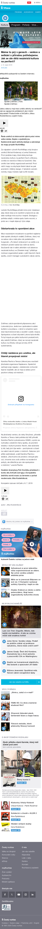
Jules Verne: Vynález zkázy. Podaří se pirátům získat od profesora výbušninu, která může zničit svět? (23, 643)
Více (35, 25)
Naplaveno (20, 428)
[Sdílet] (6, 131)
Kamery (38, 12)
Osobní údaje (14, 923)
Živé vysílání (7, 549)
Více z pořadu (9, 689)
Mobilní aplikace (8, 882)
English (36, 923)
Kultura (4, 25)
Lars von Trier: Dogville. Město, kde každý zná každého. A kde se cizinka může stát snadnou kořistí (19, 633)
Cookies (5, 923)
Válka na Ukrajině (8, 851)
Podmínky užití (26, 923)
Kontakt (25, 864)
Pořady (26, 25)
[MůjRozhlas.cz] (4, 78)
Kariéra (24, 861)
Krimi (5, 540)
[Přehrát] (4, 123)
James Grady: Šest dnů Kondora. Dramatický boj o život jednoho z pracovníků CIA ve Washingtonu (22, 653)
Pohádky (16, 540)
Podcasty (5, 879)
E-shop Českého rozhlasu (15, 737)
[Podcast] (2, 131)
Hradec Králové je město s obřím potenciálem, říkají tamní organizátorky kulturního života (26, 592)
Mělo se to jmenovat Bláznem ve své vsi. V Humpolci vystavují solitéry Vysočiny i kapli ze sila (25, 581)
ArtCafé (4, 68)
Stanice (5, 858)
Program (18, 12)
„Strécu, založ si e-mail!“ (22, 692)
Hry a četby (7, 535)
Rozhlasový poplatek (30, 868)
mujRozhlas (6, 529)
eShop (4, 861)
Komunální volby (8, 855)
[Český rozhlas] (8, 2)
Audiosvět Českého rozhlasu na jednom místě (17, 559)
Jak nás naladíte (28, 851)
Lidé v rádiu (26, 858)
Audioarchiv (28, 12)
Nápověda (26, 855)
